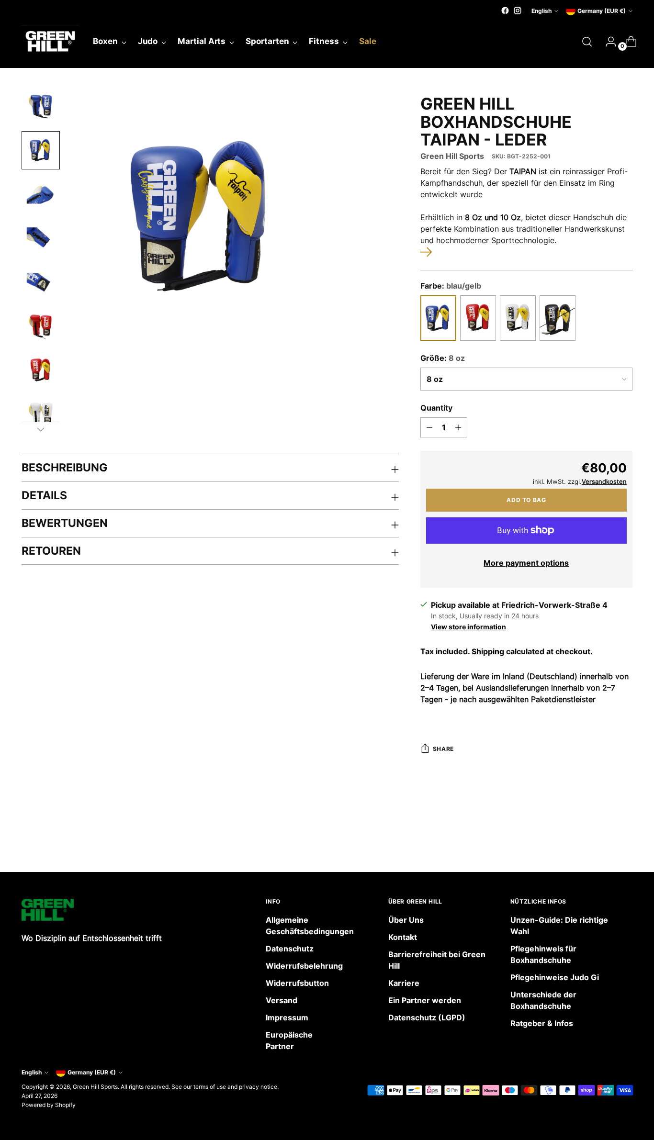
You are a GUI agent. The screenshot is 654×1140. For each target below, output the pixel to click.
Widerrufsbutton (297, 983)
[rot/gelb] (478, 318)
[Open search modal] (587, 41)
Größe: (442, 358)
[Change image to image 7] (41, 370)
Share (443, 748)
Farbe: (450, 286)
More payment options (526, 563)
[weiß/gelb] (518, 318)
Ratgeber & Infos (541, 1023)
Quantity (436, 408)
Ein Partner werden (424, 1000)
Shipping (488, 651)
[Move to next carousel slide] (624, 839)
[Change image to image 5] (41, 282)
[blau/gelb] (438, 318)
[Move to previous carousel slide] (602, 839)
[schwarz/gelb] (557, 318)
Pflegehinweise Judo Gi (554, 977)
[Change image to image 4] (41, 238)
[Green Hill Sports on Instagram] (517, 10)
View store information (468, 627)
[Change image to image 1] (41, 106)
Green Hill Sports (452, 156)
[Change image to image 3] (41, 194)
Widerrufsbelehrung (304, 966)
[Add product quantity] (458, 427)
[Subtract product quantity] (429, 427)
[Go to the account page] (607, 41)
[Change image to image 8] (41, 414)
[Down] (41, 429)
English (541, 10)
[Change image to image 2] (41, 150)
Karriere (403, 983)
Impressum (287, 1017)
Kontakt (402, 937)
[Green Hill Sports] (50, 41)
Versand (281, 1000)
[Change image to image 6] (41, 326)
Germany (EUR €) (601, 10)
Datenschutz (290, 948)
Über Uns (406, 920)
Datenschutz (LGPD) (426, 1017)
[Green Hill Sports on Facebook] (505, 10)
